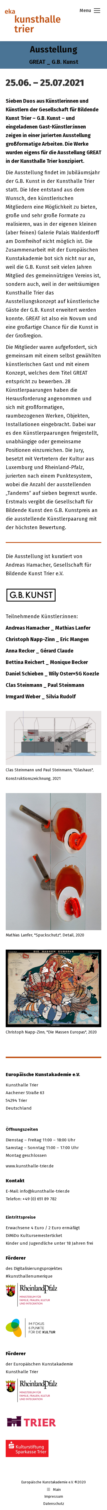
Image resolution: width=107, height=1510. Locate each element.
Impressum (53, 1496)
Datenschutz (53, 1503)
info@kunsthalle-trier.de (45, 1191)
